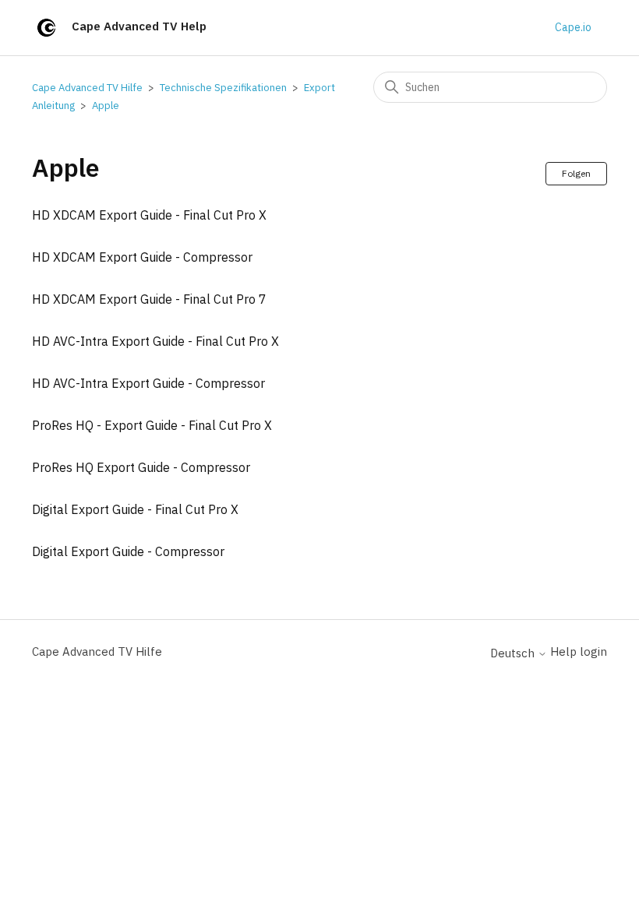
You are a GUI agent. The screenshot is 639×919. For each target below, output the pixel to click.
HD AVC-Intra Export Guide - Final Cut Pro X (155, 341)
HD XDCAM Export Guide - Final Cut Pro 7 (149, 299)
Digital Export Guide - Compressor (128, 551)
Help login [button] (578, 651)
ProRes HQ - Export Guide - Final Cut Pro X (152, 425)
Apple (105, 105)
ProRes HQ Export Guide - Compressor (141, 467)
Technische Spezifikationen (223, 87)
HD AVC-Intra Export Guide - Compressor (148, 383)
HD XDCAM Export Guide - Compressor (142, 257)
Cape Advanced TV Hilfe (87, 87)
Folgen (576, 173)
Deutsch (514, 653)
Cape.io (573, 27)
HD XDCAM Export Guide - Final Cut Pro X (149, 215)
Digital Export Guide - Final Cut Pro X (135, 509)
